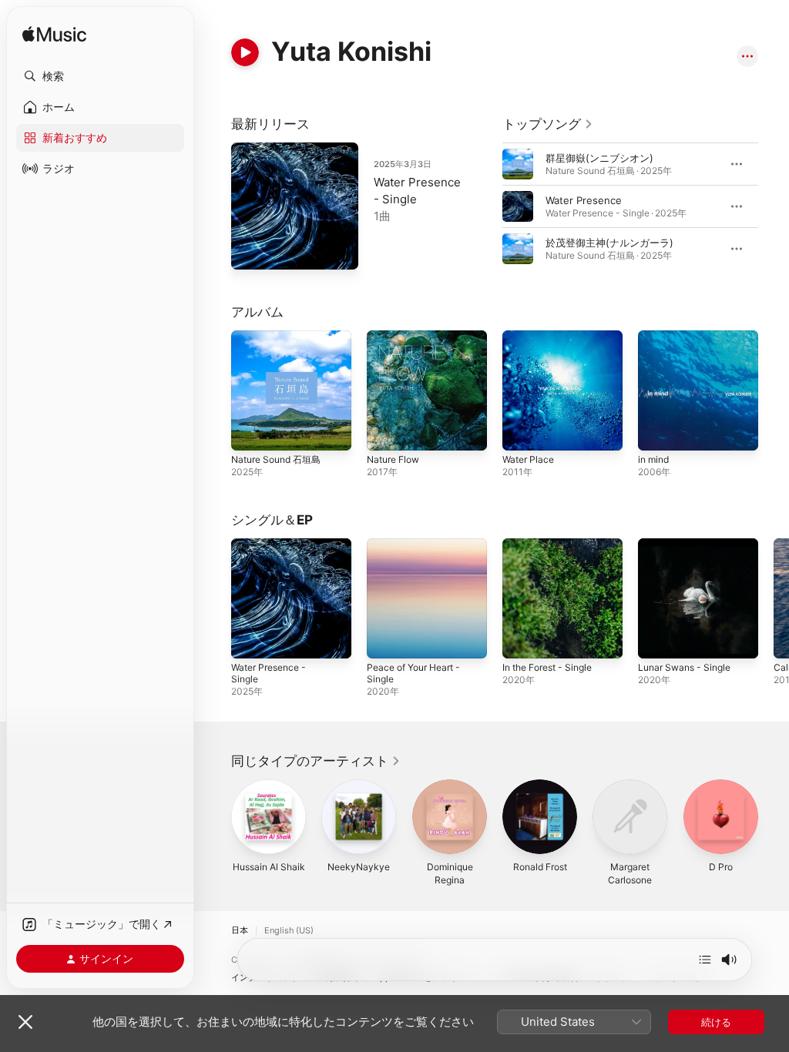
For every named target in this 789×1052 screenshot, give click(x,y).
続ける (716, 1022)
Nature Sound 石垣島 (276, 459)
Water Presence (584, 200)
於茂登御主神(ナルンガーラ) (609, 242)
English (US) (289, 930)
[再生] (245, 52)
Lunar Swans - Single (684, 667)
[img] (54, 35)
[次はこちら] (705, 959)
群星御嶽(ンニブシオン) (599, 158)
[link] (547, 124)
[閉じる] (25, 1022)
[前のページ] (487, 206)
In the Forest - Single (547, 667)
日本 (239, 930)
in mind (653, 459)
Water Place (528, 459)
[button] (100, 76)
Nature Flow (393, 459)
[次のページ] (773, 206)
